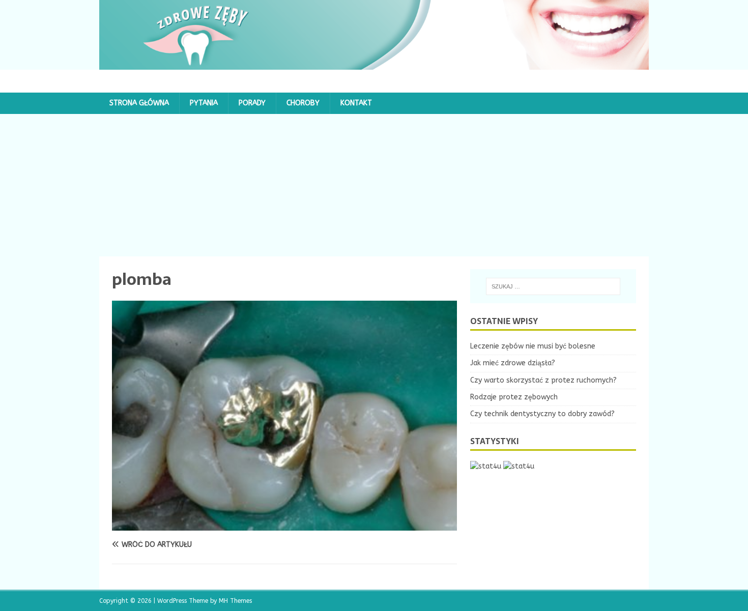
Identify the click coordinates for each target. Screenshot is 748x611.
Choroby (303, 103)
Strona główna (139, 103)
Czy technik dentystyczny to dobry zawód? (542, 414)
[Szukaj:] (553, 286)
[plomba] (284, 524)
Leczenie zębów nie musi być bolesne (532, 346)
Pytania (204, 103)
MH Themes (235, 600)
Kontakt (356, 103)
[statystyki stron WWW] (485, 466)
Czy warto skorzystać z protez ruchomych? (543, 380)
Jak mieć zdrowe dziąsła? (512, 363)
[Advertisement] (374, 185)
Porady (252, 103)
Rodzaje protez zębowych (514, 397)
